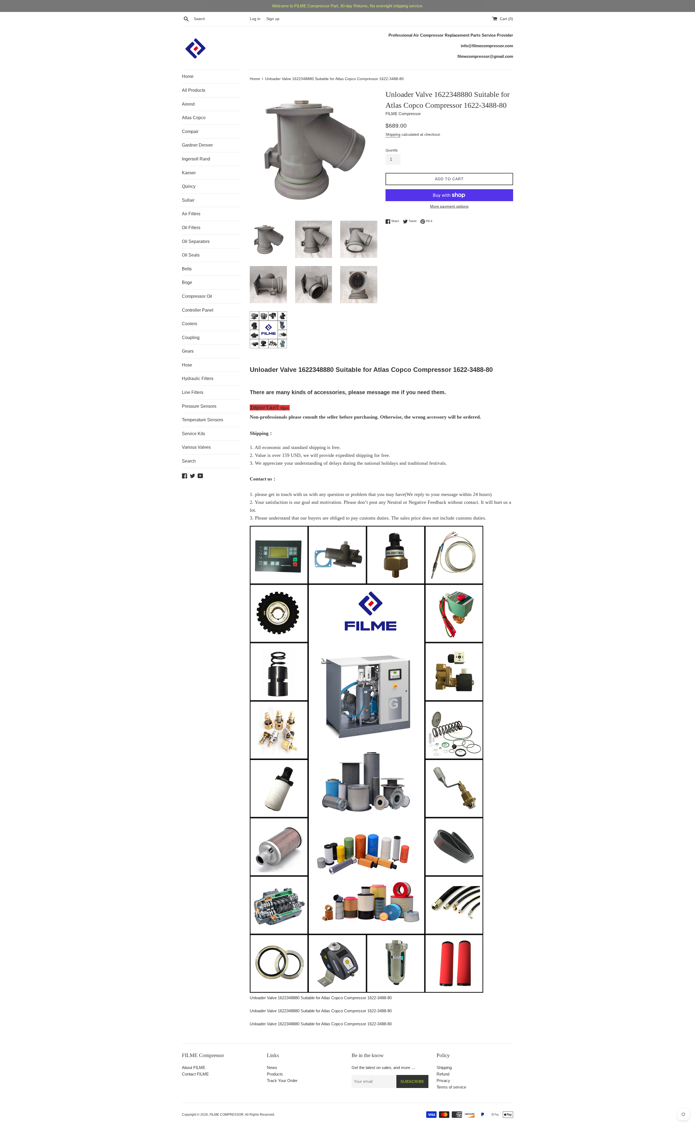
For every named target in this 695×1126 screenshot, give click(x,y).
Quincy (188, 186)
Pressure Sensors (199, 406)
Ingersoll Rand (196, 159)
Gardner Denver (197, 145)
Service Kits (193, 433)
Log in (255, 19)
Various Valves (196, 447)
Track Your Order (282, 1080)
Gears (188, 351)
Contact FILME (195, 1074)
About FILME (193, 1067)
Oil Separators (196, 241)
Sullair (188, 200)
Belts (187, 269)
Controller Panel (197, 310)
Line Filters (192, 392)
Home (188, 76)
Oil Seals (191, 255)
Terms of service (451, 1087)
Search (189, 461)
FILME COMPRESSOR (227, 1114)
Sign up (272, 19)
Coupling (191, 337)
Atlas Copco (194, 117)
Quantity (392, 150)
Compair (190, 131)
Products (275, 1074)
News (272, 1067)
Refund (443, 1074)
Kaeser (189, 172)
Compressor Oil (197, 296)
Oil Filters (191, 227)
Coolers (189, 323)
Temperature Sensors (202, 419)
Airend (188, 104)
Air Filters (191, 213)
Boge (187, 282)
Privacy (443, 1080)
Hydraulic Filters (197, 378)
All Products (193, 90)
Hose (187, 365)
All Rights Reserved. (260, 1114)
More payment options (449, 206)
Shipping (393, 134)
